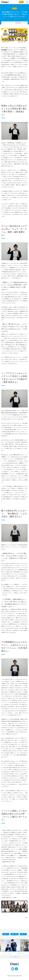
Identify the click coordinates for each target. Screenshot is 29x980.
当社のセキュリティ (22, 953)
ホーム (5, 22)
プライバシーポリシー (7, 953)
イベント (11, 22)
